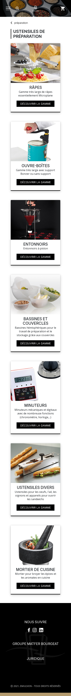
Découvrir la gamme (35, 103)
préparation (21, 22)
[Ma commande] (62, 8)
